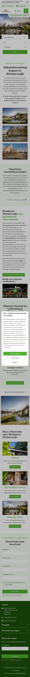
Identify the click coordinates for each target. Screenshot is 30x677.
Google (21, 341)
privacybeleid (15, 341)
